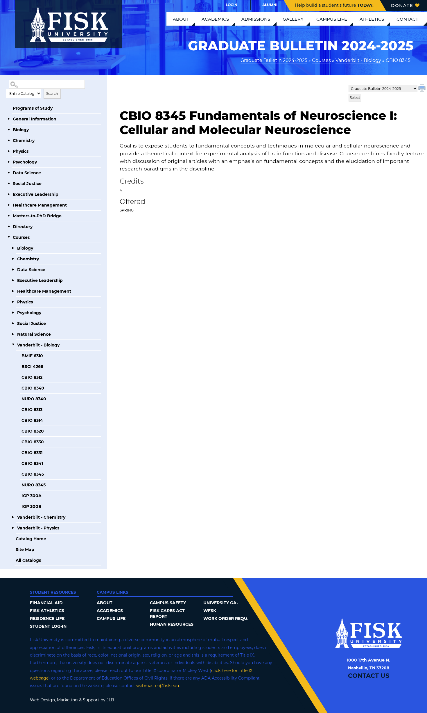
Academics (215, 19)
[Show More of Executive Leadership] (9, 194)
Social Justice (27, 183)
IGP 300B (31, 506)
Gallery (293, 19)
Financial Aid (46, 602)
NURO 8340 (33, 398)
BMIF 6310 (32, 355)
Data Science (27, 172)
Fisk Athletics (47, 610)
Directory (23, 226)
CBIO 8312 (31, 377)
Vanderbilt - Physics (38, 528)
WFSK (209, 610)
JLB (110, 700)
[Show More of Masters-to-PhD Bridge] (9, 216)
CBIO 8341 (32, 463)
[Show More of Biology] (9, 130)
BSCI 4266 (32, 366)
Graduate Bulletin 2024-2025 (274, 60)
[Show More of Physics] (9, 151)
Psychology (25, 162)
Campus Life (331, 19)
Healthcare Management (40, 205)
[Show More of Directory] (9, 227)
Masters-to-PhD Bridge (37, 215)
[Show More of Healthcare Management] (9, 205)
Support (91, 700)
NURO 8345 (33, 485)
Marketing (67, 700)
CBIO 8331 (31, 452)
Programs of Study (33, 108)
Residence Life (47, 618)
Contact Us (368, 675)
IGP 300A (31, 495)
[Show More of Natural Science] (13, 334)
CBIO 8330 (32, 441)
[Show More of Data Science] (9, 173)
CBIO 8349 (32, 388)
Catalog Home (31, 538)
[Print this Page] (422, 88)
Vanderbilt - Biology (358, 60)
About (181, 19)
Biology (21, 129)
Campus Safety (168, 602)
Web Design (42, 700)
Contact (407, 19)
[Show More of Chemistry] (9, 140)
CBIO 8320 (32, 431)
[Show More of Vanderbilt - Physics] (13, 528)
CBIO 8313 (31, 409)
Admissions (255, 19)
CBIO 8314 (32, 420)
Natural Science (34, 334)
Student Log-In (48, 626)
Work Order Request (229, 618)
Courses (321, 60)
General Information (34, 119)
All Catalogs (28, 560)
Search (52, 93)
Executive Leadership (35, 194)
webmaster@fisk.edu (157, 685)
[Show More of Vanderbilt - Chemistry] (13, 517)
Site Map (25, 549)
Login (231, 5)
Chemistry (24, 140)
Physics (20, 151)
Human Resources (171, 624)
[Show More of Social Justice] (9, 183)
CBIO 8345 (32, 474)
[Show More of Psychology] (9, 162)
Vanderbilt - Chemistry (41, 517)
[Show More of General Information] (9, 119)
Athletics (372, 19)
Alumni (269, 5)
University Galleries (228, 602)
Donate (402, 5)
